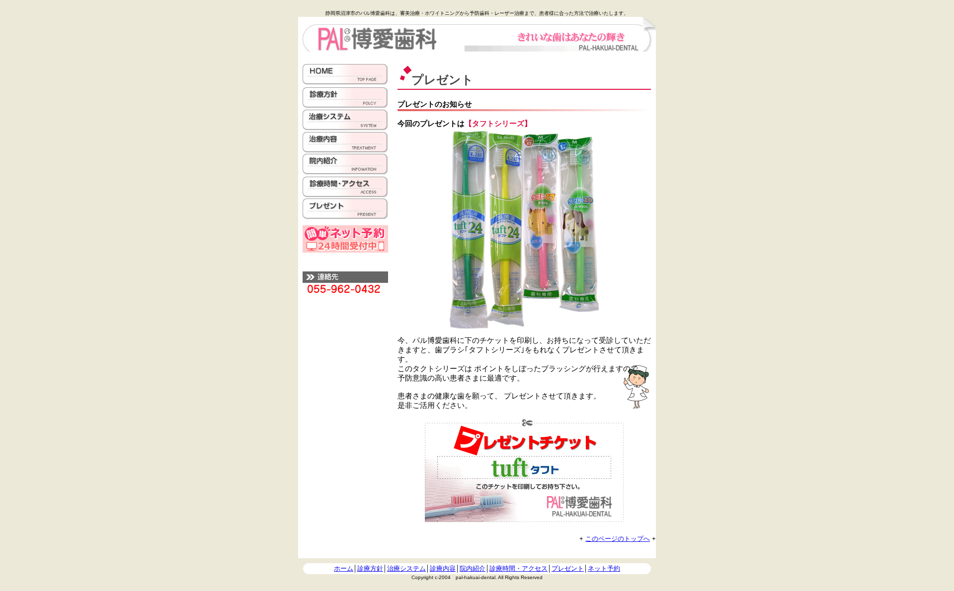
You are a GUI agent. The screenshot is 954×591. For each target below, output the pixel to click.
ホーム (343, 568)
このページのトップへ (617, 538)
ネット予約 (604, 568)
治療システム (406, 568)
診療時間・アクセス (518, 568)
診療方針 (370, 568)
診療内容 (443, 568)
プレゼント (568, 568)
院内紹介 (472, 568)
